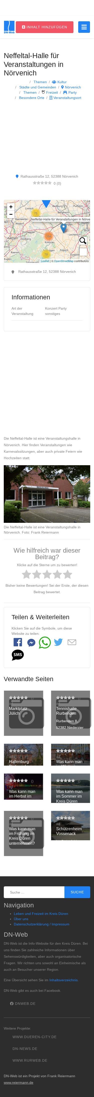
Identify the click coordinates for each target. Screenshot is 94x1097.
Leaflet (45, 261)
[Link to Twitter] (58, 643)
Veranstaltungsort (66, 98)
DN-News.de (25, 1049)
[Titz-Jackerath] (46, 200)
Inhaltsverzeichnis (63, 980)
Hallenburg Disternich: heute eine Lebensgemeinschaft (23, 771)
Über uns (21, 919)
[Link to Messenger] (31, 642)
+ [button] (11, 207)
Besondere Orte (31, 98)
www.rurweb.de (30, 1060)
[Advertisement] (47, 137)
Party (72, 92)
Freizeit (51, 92)
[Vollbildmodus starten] (83, 252)
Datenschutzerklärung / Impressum (41, 924)
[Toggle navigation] (84, 27)
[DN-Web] (9, 27)
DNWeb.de (25, 1004)
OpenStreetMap (63, 261)
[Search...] (83, 241)
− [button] (11, 214)
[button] (18, 655)
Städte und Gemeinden (37, 87)
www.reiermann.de (18, 1082)
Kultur (61, 82)
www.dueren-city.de (35, 1037)
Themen (40, 82)
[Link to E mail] (72, 643)
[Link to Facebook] (18, 642)
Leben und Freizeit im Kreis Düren (41, 914)
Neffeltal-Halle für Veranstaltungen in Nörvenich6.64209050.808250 (47, 231)
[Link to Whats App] (45, 642)
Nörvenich (72, 87)
